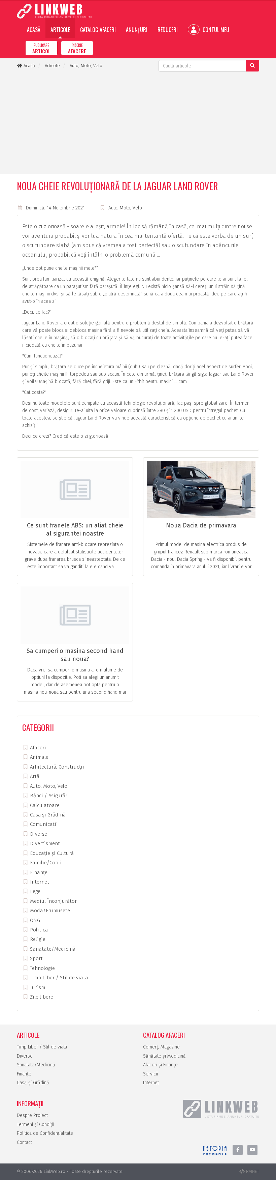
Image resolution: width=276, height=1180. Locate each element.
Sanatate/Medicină (52, 949)
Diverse (38, 834)
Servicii (150, 1074)
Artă (34, 776)
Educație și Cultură (51, 853)
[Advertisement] (138, 122)
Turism (37, 987)
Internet (39, 882)
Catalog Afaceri (98, 30)
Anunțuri (136, 30)
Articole (60, 30)
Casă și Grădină (47, 815)
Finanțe (38, 872)
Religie (37, 939)
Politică (38, 930)
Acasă (33, 30)
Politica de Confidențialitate (45, 1133)
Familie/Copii (45, 863)
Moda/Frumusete (49, 911)
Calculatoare (44, 805)
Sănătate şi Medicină (164, 1056)
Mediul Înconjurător (53, 901)
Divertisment (44, 843)
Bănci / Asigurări (49, 796)
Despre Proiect (32, 1115)
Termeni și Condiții (35, 1124)
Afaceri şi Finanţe (160, 1065)
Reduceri (168, 30)
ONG (34, 920)
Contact (24, 1142)
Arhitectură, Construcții (56, 767)
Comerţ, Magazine (161, 1047)
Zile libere (41, 997)
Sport (36, 958)
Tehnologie (42, 968)
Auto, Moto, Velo (125, 208)
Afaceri (37, 748)
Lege (34, 891)
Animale (38, 757)
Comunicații (43, 824)
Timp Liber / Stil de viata (58, 978)
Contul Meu (215, 30)
